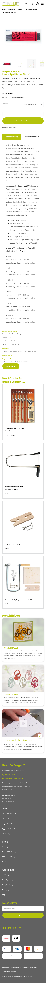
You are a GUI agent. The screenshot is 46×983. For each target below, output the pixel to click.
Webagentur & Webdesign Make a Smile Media (17, 976)
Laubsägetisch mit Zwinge (13, 545)
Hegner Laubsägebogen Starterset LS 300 (18, 600)
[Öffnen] (42, 3)
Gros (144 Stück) (13, 344)
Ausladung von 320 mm (12, 489)
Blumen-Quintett (11, 694)
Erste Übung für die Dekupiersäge (18, 740)
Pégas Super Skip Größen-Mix (14, 428)
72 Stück (7, 431)
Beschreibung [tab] (12, 137)
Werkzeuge (11, 9)
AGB (21, 968)
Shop (3, 9)
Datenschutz (15, 968)
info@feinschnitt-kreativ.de (14, 778)
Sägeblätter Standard (9, 12)
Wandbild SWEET (11, 648)
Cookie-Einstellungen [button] (30, 968)
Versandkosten (19, 97)
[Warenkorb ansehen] (32, 3)
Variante (5, 104)
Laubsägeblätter (31, 9)
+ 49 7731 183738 (10, 775)
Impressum (5, 968)
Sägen (20, 9)
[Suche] (26, 4)
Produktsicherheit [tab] (32, 137)
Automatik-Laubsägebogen (14, 486)
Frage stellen (11, 366)
